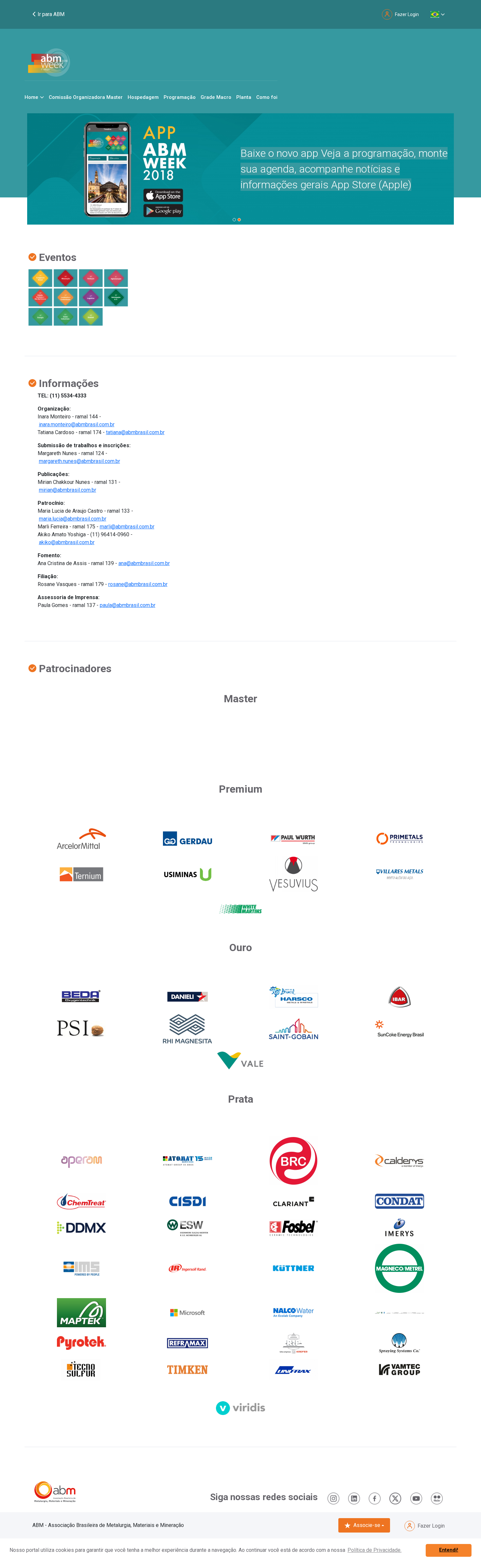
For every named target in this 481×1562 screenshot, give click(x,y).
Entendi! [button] (448, 1550)
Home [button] (31, 97)
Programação (180, 97)
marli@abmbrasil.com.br (127, 527)
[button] (438, 14)
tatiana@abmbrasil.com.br (135, 432)
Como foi (266, 97)
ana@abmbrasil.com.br (144, 563)
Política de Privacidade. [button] (374, 1550)
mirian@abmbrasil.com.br (67, 490)
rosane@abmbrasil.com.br (138, 584)
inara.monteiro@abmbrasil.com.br (77, 424)
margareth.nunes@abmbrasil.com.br (79, 461)
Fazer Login (431, 1526)
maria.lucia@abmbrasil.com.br (72, 519)
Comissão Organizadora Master (86, 97)
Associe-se (366, 1525)
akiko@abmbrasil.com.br (67, 542)
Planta (243, 97)
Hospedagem (143, 97)
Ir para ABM (50, 14)
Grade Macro (216, 97)
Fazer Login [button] (407, 14)
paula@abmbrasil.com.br (127, 605)
